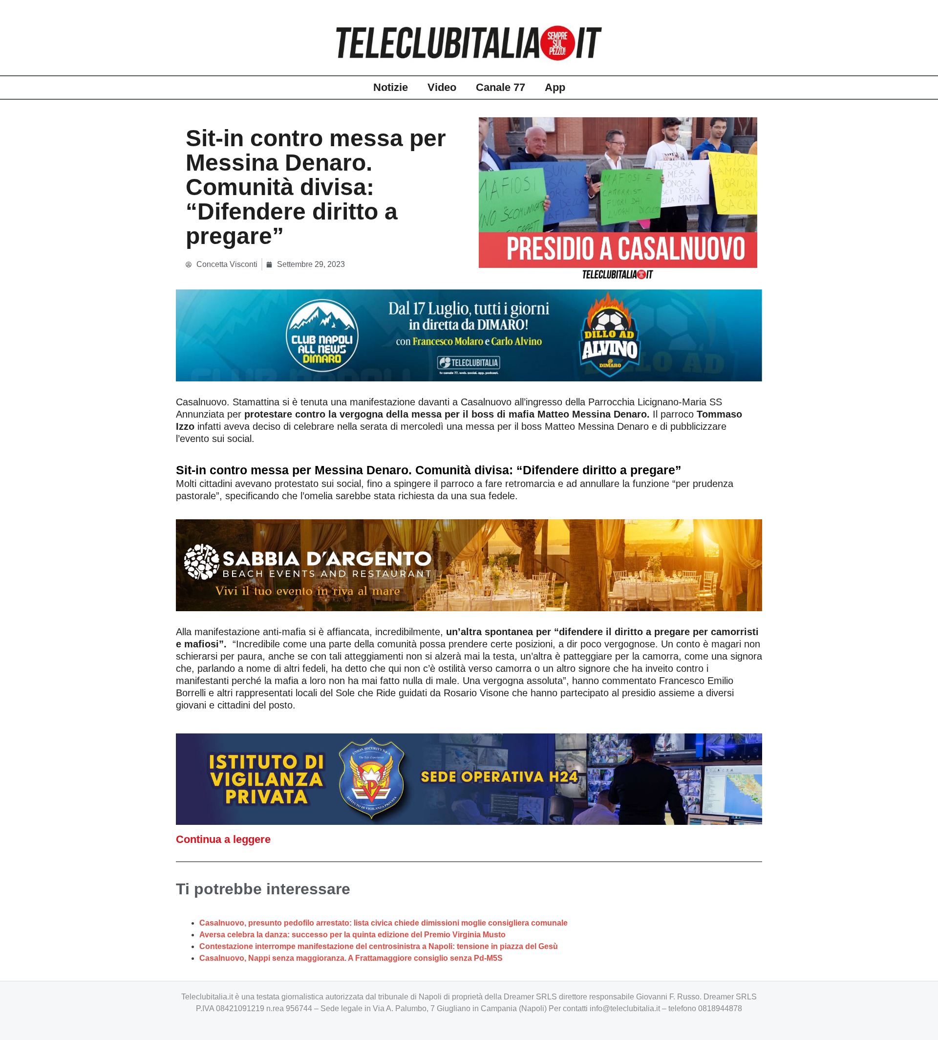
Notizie (390, 87)
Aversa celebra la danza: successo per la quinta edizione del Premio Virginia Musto (352, 934)
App (555, 87)
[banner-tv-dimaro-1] (469, 335)
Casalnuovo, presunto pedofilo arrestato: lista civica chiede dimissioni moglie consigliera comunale (383, 923)
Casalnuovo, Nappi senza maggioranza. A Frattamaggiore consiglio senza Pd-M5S (351, 958)
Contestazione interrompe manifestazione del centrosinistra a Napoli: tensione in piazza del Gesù (378, 946)
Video (441, 87)
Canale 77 (500, 87)
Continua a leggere (223, 839)
